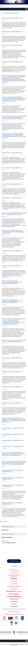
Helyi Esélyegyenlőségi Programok (14, 596)
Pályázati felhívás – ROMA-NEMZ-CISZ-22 (13, 440)
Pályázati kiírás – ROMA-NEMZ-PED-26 (12, 61)
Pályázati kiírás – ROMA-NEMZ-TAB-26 (12, 45)
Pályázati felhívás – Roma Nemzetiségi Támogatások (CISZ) (12, 485)
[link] (4, 620)
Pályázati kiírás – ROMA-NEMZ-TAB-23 (12, 386)
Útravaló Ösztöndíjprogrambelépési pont (14, 575)
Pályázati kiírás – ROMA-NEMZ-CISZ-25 (12, 184)
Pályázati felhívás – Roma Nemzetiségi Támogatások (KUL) (12, 470)
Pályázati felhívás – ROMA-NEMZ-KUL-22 (13, 446)
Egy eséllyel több (14, 601)
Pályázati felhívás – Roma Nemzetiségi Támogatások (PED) (12, 478)
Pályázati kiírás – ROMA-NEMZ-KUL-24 (12, 265)
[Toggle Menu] (26, 9)
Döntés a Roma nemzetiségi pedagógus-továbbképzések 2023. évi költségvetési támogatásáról (12, 301)
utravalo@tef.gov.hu (14, 588)
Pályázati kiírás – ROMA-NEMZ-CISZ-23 (12, 358)
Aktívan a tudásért (14, 599)
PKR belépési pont (14, 569)
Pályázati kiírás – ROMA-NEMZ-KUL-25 (12, 152)
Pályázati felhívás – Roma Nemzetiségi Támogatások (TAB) (12, 503)
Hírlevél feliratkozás (14, 561)
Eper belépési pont (14, 572)
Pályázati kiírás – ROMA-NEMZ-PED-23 (12, 403)
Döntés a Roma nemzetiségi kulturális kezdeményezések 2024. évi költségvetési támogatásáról (13, 232)
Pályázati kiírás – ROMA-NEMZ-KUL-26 (12, 31)
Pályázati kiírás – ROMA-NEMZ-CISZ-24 (12, 250)
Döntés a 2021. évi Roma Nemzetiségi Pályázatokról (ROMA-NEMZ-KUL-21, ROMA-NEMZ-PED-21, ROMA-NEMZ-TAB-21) (13, 454)
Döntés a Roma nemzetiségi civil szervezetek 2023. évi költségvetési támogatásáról (14, 341)
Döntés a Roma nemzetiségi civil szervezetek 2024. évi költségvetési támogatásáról (14, 213)
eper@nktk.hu (19, 591)
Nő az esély (14, 604)
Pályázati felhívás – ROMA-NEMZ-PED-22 (13, 428)
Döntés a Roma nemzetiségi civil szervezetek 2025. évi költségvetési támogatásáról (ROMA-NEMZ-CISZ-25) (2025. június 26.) (14, 117)
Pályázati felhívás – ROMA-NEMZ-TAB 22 (12, 434)
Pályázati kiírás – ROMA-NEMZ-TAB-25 (12, 167)
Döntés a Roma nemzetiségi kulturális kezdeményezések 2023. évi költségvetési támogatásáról (12, 282)
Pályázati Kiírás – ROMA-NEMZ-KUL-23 (12, 371)
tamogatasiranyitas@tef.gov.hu (14, 586)
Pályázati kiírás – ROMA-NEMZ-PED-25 (12, 198)
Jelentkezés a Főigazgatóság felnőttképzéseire (14, 614)
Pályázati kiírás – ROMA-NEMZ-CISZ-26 (12, 18)
